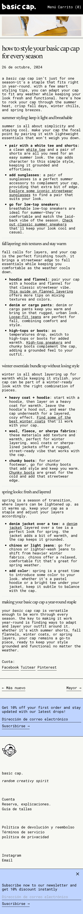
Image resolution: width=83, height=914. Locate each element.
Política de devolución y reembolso (38, 827)
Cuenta (8, 799)
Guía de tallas (17, 808)
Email (7, 860)
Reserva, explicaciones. (26, 804)
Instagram (11, 855)
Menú (51, 6)
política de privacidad (25, 836)
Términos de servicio (23, 832)
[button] (69, 7)
